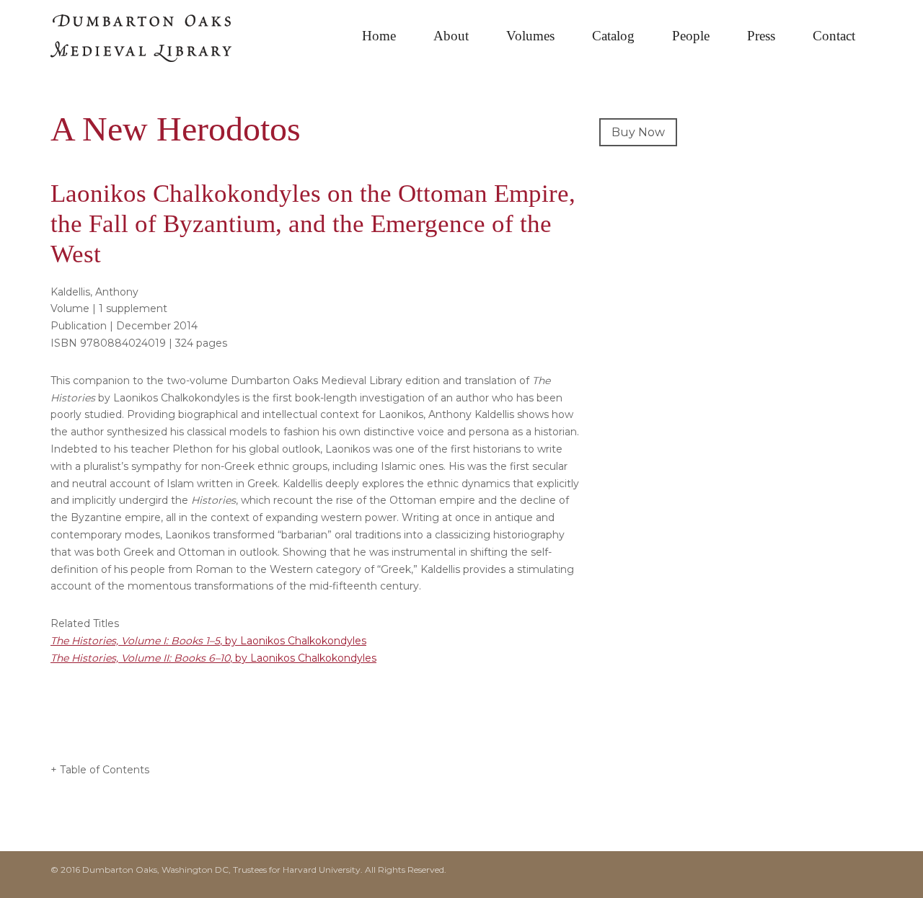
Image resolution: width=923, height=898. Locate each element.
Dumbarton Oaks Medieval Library (158, 43)
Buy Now (638, 132)
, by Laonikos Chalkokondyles (208, 640)
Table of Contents (104, 769)
